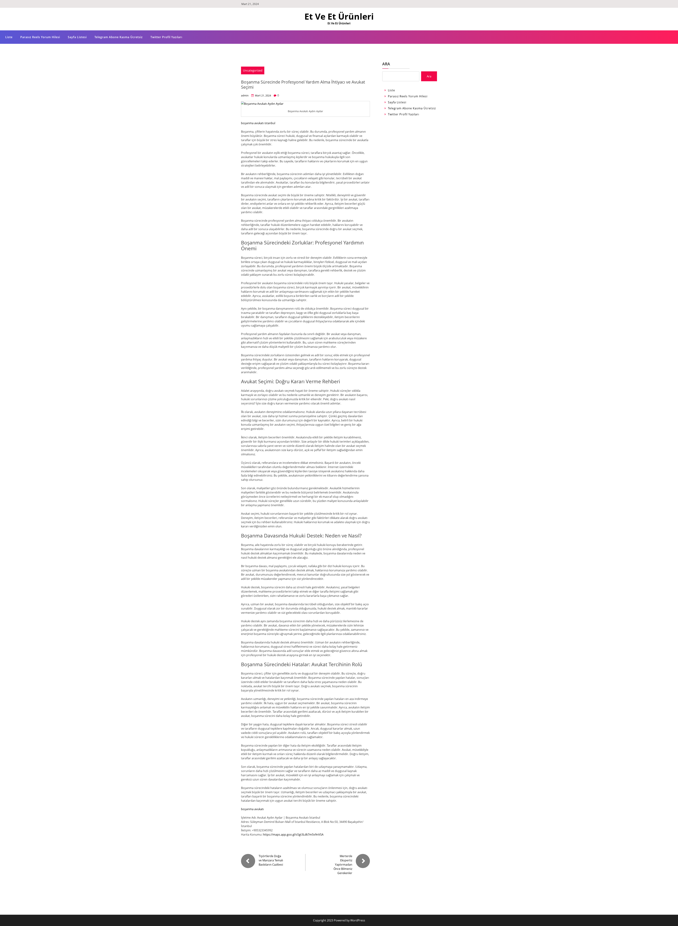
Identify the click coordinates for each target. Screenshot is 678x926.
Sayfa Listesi (77, 37)
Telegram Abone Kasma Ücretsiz (118, 37)
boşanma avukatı (252, 809)
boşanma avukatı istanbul (258, 123)
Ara (386, 63)
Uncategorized (252, 70)
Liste (9, 37)
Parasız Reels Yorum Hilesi (40, 37)
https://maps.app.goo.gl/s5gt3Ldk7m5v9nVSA (293, 834)
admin (245, 95)
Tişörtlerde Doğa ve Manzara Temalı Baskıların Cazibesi (271, 860)
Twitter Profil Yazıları (166, 37)
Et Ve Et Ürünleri (339, 16)
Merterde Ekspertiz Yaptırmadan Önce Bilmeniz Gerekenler (343, 864)
